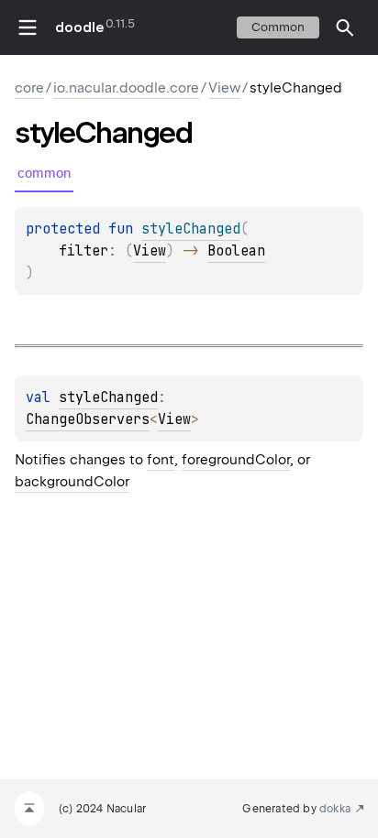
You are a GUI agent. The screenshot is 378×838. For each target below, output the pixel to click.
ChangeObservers (88, 419)
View (224, 88)
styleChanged (108, 397)
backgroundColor (72, 481)
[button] (345, 27)
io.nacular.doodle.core (126, 88)
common (278, 27)
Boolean (236, 251)
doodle (79, 27)
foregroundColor (236, 460)
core (29, 88)
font (160, 460)
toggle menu (27, 27)
